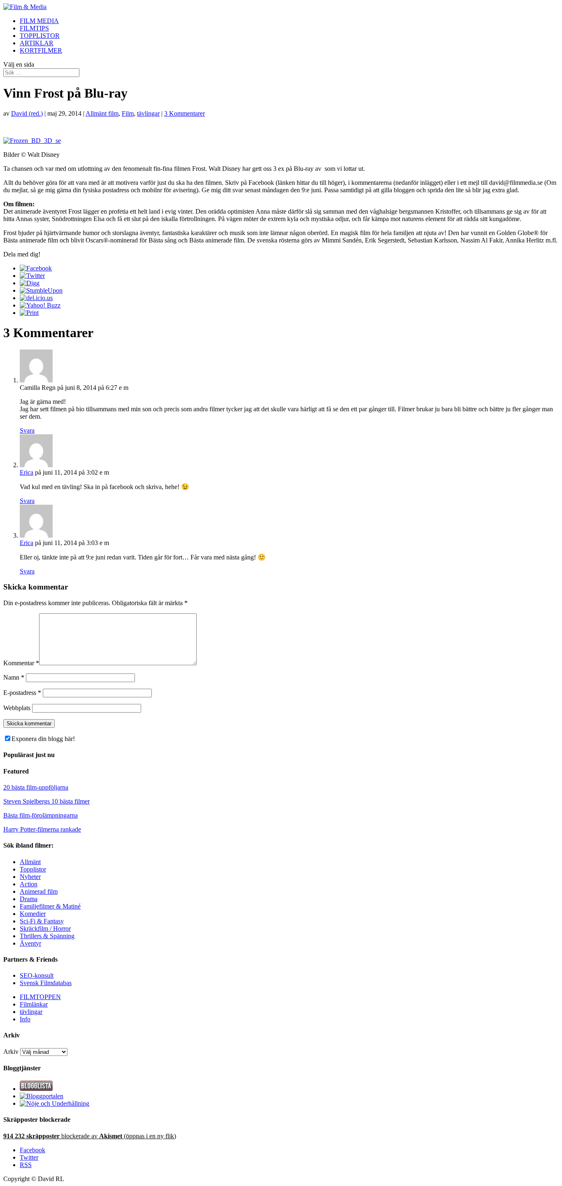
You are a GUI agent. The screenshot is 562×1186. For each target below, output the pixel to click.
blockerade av (89, 1135)
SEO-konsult (36, 975)
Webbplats (16, 707)
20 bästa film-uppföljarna (35, 787)
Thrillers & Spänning (47, 935)
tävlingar (148, 113)
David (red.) (27, 113)
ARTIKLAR (36, 43)
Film (128, 113)
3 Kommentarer (184, 113)
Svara (27, 430)
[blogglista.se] (36, 1088)
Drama (28, 898)
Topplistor (33, 869)
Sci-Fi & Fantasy (42, 921)
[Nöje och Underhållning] (54, 1103)
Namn (13, 677)
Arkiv (11, 1051)
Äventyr (30, 943)
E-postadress (22, 692)
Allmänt (30, 861)
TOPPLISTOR (40, 35)
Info (25, 1019)
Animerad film (39, 891)
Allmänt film (102, 113)
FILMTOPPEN (40, 996)
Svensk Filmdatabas (46, 982)
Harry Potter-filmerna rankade (42, 829)
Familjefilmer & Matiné (50, 906)
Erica (26, 472)
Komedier (33, 913)
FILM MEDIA (39, 20)
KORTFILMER (41, 50)
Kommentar (21, 662)
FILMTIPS (34, 28)
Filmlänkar (34, 1004)
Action (28, 884)
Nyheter (30, 876)
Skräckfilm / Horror (45, 928)
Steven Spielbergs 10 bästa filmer (46, 801)
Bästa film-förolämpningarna (40, 815)
